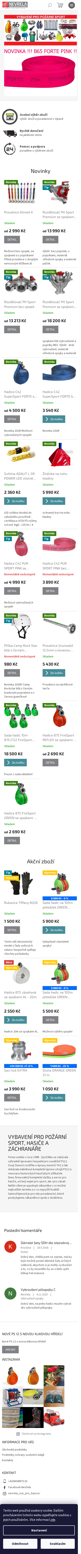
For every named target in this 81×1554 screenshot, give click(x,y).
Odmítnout (20, 1543)
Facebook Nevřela (19, 1487)
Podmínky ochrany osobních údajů (23, 1455)
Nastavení (39, 1530)
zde (52, 1519)
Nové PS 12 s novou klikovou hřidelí (24, 1342)
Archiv (10, 1349)
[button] (9, 30)
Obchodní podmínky (14, 1450)
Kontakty (7, 1460)
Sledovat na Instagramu (36, 1434)
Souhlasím (58, 1543)
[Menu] (72, 5)
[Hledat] (50, 5)
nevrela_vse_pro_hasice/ (24, 1493)
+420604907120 (17, 1481)
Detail (12, 239)
